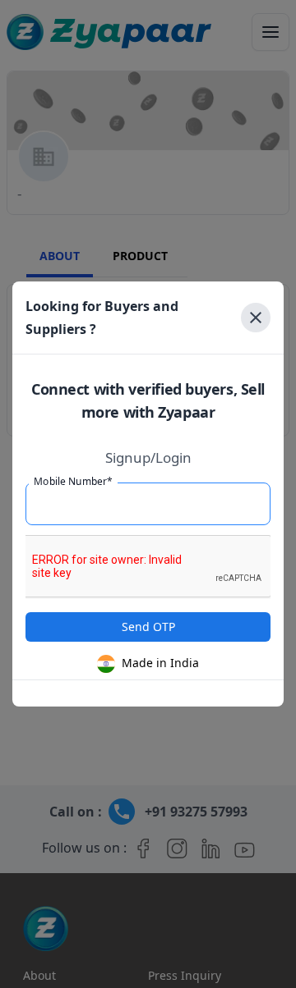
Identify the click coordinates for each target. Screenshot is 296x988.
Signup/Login (148, 458)
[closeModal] (256, 317)
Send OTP (148, 626)
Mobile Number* (73, 481)
